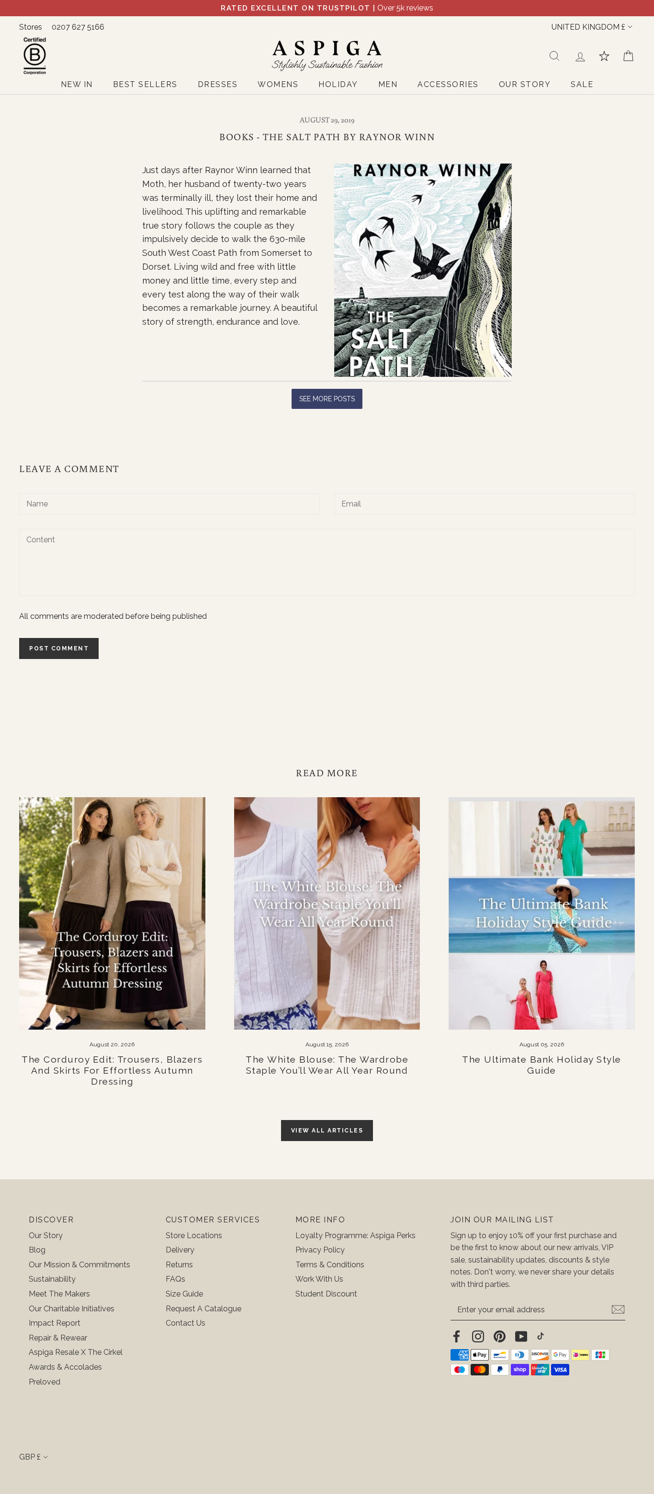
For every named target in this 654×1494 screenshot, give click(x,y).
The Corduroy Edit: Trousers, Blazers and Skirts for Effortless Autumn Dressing (112, 1070)
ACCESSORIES (448, 84)
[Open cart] (628, 56)
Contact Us (185, 1323)
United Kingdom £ (588, 27)
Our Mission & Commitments (79, 1264)
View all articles (327, 1130)
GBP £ (30, 1456)
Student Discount (326, 1293)
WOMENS (278, 84)
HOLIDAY (338, 84)
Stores (30, 27)
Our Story (46, 1235)
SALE (582, 84)
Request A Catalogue (203, 1308)
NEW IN (77, 84)
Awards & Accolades (65, 1367)
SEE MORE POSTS (327, 399)
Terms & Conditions (329, 1264)
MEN (388, 84)
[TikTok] (540, 1336)
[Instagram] (478, 1336)
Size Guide (184, 1293)
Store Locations (194, 1235)
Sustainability (52, 1279)
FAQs (175, 1279)
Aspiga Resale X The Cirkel (76, 1352)
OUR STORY (525, 84)
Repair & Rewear (58, 1337)
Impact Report (54, 1323)
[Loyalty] (604, 56)
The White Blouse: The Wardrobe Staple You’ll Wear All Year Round (327, 1065)
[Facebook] (456, 1336)
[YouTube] (521, 1336)
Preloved (44, 1381)
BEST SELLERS (145, 84)
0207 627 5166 (78, 27)
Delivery (180, 1249)
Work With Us (319, 1279)
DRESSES (218, 84)
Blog (37, 1249)
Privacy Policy (320, 1249)
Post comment (59, 648)
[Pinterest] (500, 1336)
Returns (179, 1264)
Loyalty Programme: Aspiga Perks (355, 1235)
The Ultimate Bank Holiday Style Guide (541, 1065)
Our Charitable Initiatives (71, 1308)
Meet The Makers (59, 1293)
